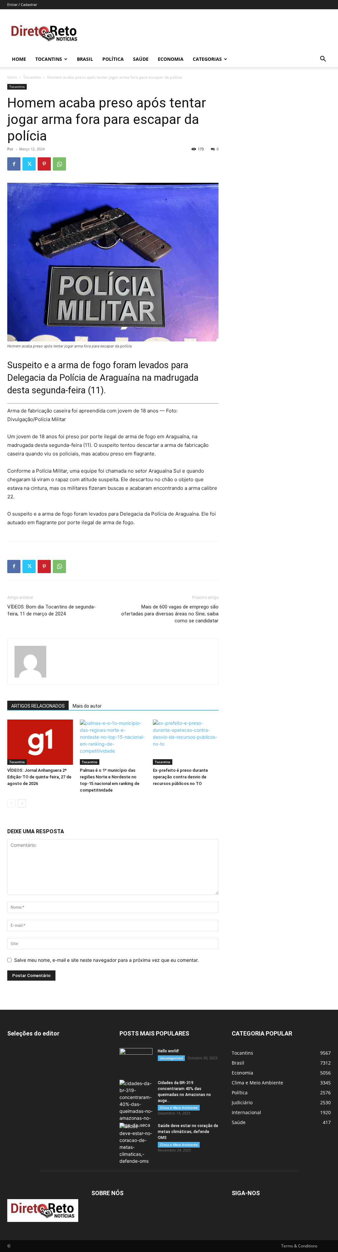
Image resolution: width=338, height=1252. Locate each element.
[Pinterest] (44, 164)
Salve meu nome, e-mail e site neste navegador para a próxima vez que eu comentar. (106, 960)
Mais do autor (87, 706)
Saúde (141, 59)
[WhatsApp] (59, 164)
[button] (323, 60)
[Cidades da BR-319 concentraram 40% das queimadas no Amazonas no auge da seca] (135, 1104)
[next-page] (22, 803)
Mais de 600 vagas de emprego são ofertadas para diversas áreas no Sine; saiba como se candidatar (170, 614)
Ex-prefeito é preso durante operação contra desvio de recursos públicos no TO (180, 777)
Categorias (207, 59)
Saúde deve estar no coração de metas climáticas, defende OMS (188, 1131)
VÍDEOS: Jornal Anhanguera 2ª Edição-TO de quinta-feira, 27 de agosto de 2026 (39, 777)
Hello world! (168, 1051)
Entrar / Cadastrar (22, 4)
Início (12, 77)
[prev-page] (11, 803)
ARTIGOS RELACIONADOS (38, 706)
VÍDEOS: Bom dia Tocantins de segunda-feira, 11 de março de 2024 (51, 610)
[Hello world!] (135, 1059)
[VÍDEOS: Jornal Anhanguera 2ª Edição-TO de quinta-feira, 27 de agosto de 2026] (40, 742)
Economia (171, 59)
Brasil (85, 59)
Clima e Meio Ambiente (179, 1107)
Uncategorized (171, 1058)
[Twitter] (29, 164)
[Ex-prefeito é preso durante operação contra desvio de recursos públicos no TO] (186, 742)
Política (113, 59)
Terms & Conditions (299, 1246)
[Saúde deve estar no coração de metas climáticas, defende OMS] (135, 1143)
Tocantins (48, 59)
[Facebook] (13, 164)
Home (19, 59)
